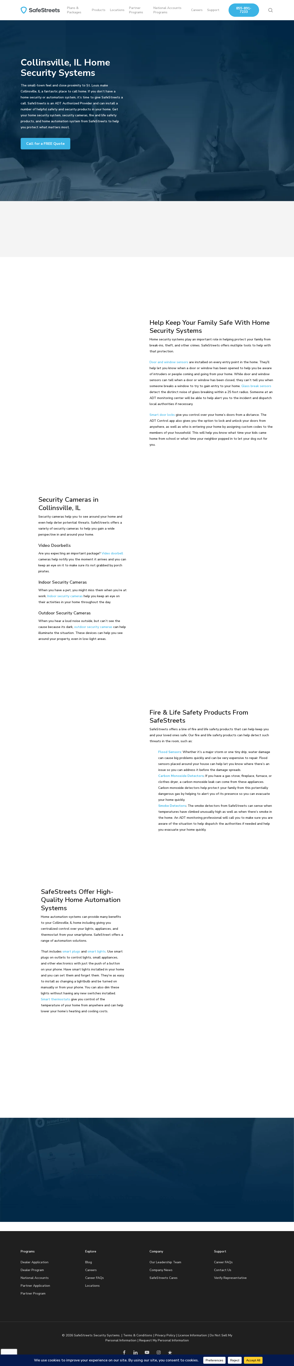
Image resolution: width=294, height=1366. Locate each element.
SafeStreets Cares (164, 1278)
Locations (92, 1285)
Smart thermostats (55, 999)
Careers (91, 1270)
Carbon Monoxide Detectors (181, 776)
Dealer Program (32, 1270)
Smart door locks (162, 415)
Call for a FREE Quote (45, 143)
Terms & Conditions (137, 1335)
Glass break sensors (256, 386)
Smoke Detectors (172, 806)
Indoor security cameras (65, 596)
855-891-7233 (243, 10)
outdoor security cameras (93, 627)
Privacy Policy (165, 1335)
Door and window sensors (169, 362)
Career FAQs (94, 1278)
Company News (161, 1270)
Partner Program (33, 1293)
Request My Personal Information (164, 1340)
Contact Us (222, 1270)
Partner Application (35, 1285)
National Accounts (35, 1278)
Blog (88, 1262)
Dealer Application (34, 1262)
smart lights (97, 951)
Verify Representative (230, 1278)
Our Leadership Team (165, 1262)
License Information (192, 1335)
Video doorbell (112, 553)
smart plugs (71, 951)
